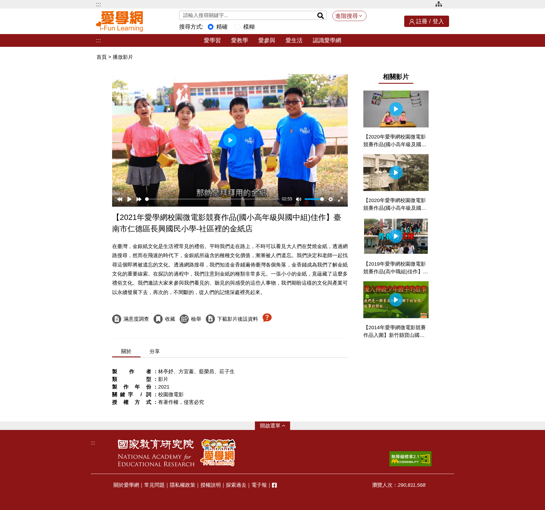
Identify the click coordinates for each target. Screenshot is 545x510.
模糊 (249, 27)
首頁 (102, 57)
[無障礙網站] (410, 458)
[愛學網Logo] (218, 452)
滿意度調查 (136, 319)
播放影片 (123, 57)
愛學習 (212, 40)
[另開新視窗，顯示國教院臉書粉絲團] (274, 485)
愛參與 (266, 40)
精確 (222, 27)
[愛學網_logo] (119, 21)
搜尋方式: (191, 27)
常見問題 (154, 485)
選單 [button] (275, 426)
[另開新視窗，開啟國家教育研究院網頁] (156, 452)
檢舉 (196, 319)
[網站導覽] (440, 5)
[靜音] (298, 199)
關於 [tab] (126, 351)
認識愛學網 (327, 40)
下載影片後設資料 (237, 319)
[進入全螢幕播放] (340, 199)
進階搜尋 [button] (346, 16)
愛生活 (294, 40)
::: (98, 4)
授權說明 (210, 485)
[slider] (212, 199)
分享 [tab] (155, 351)
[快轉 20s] (139, 199)
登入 (438, 21)
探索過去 (236, 485)
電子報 (259, 485)
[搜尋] (320, 15)
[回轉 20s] (119, 199)
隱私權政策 (182, 485)
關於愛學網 (126, 485)
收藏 (170, 319)
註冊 (421, 21)
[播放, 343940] (129, 199)
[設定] (330, 199)
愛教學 (239, 40)
